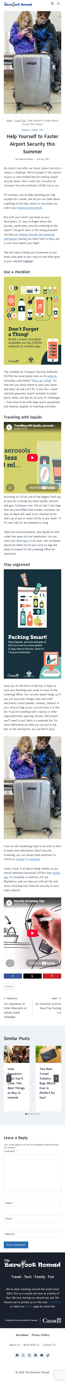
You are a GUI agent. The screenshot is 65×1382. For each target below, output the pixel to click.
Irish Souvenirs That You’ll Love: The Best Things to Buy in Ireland (16, 1083)
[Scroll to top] (57, 1364)
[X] (23, 1355)
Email (9, 1219)
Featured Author (25, 159)
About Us (14, 1345)
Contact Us (49, 1345)
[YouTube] (41, 1355)
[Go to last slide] (8, 1078)
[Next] (56, 1078)
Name (9, 1203)
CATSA (8, 986)
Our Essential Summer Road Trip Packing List (48, 1005)
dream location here (29, 208)
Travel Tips (37, 130)
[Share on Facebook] (13, 976)
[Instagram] (29, 1355)
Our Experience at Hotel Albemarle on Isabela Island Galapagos (15, 1008)
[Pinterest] (35, 1355)
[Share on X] (32, 976)
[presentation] (16, 1054)
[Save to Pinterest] (52, 976)
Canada (25, 130)
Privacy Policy (40, 1335)
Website (10, 1234)
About (28, 1306)
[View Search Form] (51, 3)
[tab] (26, 1114)
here (25, 541)
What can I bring (41, 380)
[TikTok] (48, 1355)
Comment (10, 1151)
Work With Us (31, 1345)
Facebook (34, 859)
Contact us (54, 1302)
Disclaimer (22, 1335)
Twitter (20, 859)
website (51, 376)
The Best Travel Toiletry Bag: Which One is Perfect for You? (47, 1083)
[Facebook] (17, 1355)
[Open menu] (58, 3)
